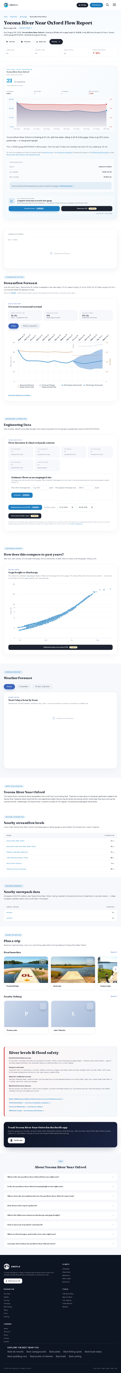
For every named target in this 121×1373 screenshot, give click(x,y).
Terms (6, 1335)
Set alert (27, 41)
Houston (9, 912)
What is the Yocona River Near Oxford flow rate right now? (33, 1177)
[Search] (107, 5)
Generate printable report (24, 516)
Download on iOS (14, 1281)
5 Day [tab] (14, 326)
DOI (116, 1368)
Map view (41, 42)
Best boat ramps (93, 1351)
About (6, 1328)
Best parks (54, 1351)
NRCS (107, 1368)
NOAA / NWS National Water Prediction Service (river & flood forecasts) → (36, 1099)
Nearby (54, 41)
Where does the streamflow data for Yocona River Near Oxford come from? (40, 1196)
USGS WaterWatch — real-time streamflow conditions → (30, 1103)
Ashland (9, 918)
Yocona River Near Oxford (15, 841)
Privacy (6, 1338)
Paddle (6, 1297)
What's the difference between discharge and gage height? (33, 1215)
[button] (42, 961)
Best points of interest (41, 1356)
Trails (6, 1313)
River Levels (66, 1278)
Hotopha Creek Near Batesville (17, 852)
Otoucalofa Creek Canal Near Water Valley (21, 846)
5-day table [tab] (23, 686)
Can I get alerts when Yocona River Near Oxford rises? (31, 1244)
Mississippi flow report (100, 152)
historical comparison (65, 152)
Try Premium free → (66, 186)
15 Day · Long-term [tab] (30, 326)
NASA (112, 1368)
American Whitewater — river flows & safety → (26, 1107)
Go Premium (96, 5)
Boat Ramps (8, 1307)
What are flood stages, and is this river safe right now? (31, 1234)
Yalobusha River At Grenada (16, 869)
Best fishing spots (72, 1351)
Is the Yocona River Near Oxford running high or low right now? (35, 1186)
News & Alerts (67, 1297)
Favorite (10, 42)
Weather (65, 1307)
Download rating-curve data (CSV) (60, 647)
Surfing (6, 1316)
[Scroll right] (115, 969)
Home (6, 17)
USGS (99, 1368)
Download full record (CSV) (24, 507)
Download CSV (86, 208)
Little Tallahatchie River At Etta (17, 858)
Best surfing (75, 1356)
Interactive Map (67, 1294)
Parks (6, 1310)
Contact (6, 1341)
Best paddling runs (17, 1356)
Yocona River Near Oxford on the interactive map (23, 155)
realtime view (47, 152)
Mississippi (23, 17)
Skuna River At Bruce (13, 863)
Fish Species (67, 1300)
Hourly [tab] (9, 686)
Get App (83, 5)
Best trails (61, 1356)
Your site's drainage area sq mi (32, 488)
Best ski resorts (15, 1351)
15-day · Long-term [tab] (42, 686)
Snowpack (65, 1269)
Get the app (16, 1140)
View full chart (33, 208)
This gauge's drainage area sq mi (77, 488)
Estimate (21, 495)
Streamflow (13, 17)
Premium (7, 1332)
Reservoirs (66, 1275)
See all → (114, 952)
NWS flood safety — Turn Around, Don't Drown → (26, 1110)
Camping (7, 1303)
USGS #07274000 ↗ (25, 28)
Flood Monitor (67, 1303)
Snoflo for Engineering (76, 524)
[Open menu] (114, 5)
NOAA (103, 1368)
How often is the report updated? (22, 1206)
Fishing (6, 1300)
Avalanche (65, 1282)
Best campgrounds (36, 1351)
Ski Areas (7, 1294)
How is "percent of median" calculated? (25, 1225)
